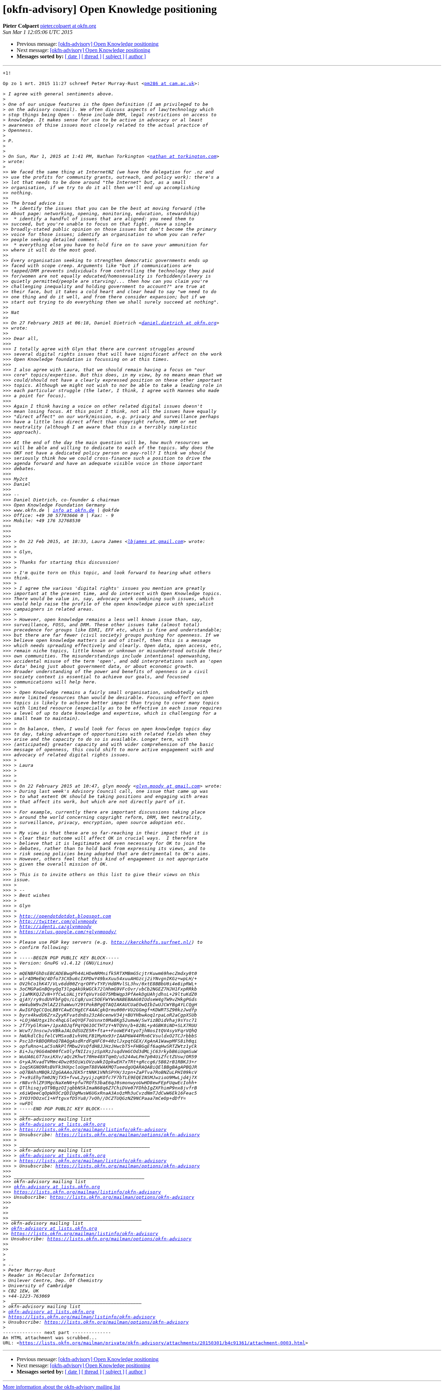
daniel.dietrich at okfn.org (179, 322)
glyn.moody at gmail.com (168, 786)
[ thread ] (91, 56)
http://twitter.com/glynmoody (58, 921)
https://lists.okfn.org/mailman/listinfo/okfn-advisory (92, 1129)
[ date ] (72, 56)
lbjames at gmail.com (155, 541)
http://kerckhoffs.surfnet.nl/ (151, 942)
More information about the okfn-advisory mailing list (61, 1387)
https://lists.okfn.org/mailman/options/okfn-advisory (128, 1134)
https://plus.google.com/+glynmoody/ (68, 931)
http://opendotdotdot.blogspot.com (65, 916)
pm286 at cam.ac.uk (169, 83)
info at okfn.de (73, 510)
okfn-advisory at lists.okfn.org (62, 1124)
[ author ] (136, 56)
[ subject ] (113, 56)
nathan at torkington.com (183, 156)
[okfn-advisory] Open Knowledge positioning (108, 44)
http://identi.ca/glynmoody (55, 926)
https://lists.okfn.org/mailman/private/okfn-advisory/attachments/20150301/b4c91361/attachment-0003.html (162, 1342)
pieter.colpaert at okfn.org (68, 26)
